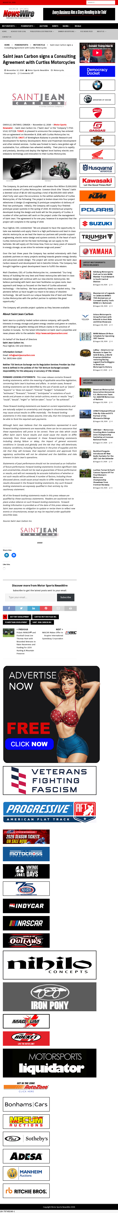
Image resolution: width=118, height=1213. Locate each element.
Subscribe (65, 597)
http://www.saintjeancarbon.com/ (52, 333)
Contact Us (6, 37)
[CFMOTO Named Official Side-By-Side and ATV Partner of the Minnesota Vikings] (85, 414)
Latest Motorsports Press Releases (94, 263)
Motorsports (8, 26)
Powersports (27, 26)
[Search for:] (100, 2)
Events (55, 26)
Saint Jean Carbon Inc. (42, 622)
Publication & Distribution (41, 31)
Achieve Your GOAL (18, 31)
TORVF (20, 131)
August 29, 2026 (101, 285)
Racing (65, 26)
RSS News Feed (86, 31)
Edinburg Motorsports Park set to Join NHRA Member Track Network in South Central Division (103, 276)
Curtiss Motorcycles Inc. (45, 617)
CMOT (21, 138)
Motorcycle (59, 70)
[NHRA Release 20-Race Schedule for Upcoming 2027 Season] (85, 336)
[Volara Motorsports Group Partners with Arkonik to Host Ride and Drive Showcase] (85, 317)
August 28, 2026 (101, 306)
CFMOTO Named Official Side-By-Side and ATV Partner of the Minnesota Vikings (104, 414)
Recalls (78, 26)
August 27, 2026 (101, 370)
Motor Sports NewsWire (38, 70)
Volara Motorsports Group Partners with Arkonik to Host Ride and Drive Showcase (102, 318)
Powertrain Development (16, 622)
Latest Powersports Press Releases (97, 381)
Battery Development (19, 617)
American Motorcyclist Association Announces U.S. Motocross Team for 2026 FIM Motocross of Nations (103, 394)
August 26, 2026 (101, 488)
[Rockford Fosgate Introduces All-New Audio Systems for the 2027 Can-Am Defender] (85, 454)
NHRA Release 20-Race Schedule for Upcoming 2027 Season (103, 336)
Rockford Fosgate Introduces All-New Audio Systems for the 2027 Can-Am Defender (103, 455)
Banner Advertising (66, 31)
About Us (100, 31)
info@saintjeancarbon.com (22, 355)
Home (4, 31)
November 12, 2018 (15, 70)
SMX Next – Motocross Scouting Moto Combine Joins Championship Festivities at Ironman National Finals (104, 434)
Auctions (44, 26)
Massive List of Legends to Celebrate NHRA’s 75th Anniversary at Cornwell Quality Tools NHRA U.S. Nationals (104, 298)
